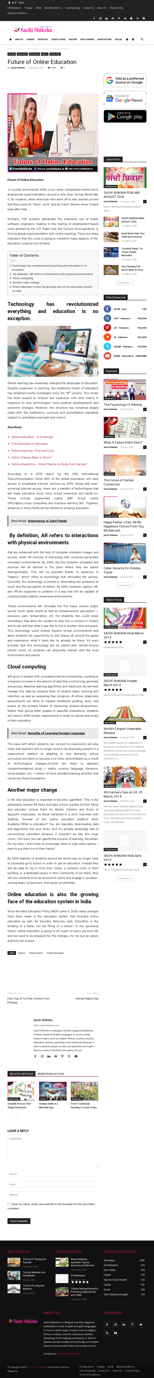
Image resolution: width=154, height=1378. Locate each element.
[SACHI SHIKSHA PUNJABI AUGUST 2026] (125, 177)
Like (144, 309)
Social (118, 39)
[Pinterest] (119, 18)
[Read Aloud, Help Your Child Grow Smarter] (111, 237)
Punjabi (28, 7)
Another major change (26, 282)
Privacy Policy (116, 7)
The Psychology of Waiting (123, 404)
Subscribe (141, 355)
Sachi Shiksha (18, 67)
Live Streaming (72, 7)
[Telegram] (131, 18)
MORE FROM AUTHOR (51, 1073)
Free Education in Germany (29, 443)
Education (33, 48)
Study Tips (55, 54)
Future (21, 952)
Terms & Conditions (17, 13)
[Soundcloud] (125, 18)
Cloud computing (23, 278)
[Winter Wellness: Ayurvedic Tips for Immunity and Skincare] (62, 1262)
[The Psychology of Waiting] (125, 389)
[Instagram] (100, 18)
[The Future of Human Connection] (125, 465)
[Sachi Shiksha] (23, 1321)
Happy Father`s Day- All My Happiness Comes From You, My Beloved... (124, 526)
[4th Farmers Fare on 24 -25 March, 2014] (125, 777)
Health (19, 39)
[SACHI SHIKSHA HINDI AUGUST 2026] (111, 222)
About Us (101, 7)
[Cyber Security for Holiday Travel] (125, 553)
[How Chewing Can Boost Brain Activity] (111, 270)
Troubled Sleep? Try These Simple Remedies (132, 252)
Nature (73, 39)
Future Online (36, 952)
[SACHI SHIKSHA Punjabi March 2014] (125, 666)
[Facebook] (94, 18)
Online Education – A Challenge (32, 437)
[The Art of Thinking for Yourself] (14, 1262)
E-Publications (78, 1275)
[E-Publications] (62, 1278)
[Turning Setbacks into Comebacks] (14, 1275)
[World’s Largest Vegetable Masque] (125, 713)
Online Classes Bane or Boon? (31, 457)
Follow (142, 318)
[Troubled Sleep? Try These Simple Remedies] (111, 252)
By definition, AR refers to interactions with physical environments (52, 274)
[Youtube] (143, 18)
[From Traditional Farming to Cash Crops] (84, 1091)
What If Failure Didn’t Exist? (123, 442)
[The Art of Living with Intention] (14, 1288)
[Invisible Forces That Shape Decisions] (21, 1091)
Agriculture (104, 39)
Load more (123, 282)
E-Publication (111, 186)
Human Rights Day (87, 998)
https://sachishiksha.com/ (47, 1025)
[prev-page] (10, 1115)
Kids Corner (87, 39)
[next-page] (16, 1115)
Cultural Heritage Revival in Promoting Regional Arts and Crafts (84, 1291)
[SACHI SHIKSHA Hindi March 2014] (125, 618)
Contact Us (88, 7)
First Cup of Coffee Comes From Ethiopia (29, 1000)
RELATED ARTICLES (21, 1073)
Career (30, 39)
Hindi (38, 7)
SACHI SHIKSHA (36, 1367)
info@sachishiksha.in (68, 1353)
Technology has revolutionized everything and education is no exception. (49, 267)
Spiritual (43, 39)
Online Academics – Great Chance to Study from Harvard (49, 464)
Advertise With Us (53, 7)
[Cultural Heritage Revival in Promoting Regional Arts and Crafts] (62, 1291)
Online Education (55, 952)
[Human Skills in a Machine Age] (53, 1091)
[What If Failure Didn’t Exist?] (125, 427)
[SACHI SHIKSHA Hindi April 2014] (125, 840)
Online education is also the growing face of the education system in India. (52, 288)
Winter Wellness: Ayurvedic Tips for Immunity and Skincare (82, 1262)
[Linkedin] (106, 18)
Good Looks (58, 39)
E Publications (14, 7)
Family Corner (111, 516)
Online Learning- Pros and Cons (32, 450)
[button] (141, 39)
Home (11, 48)
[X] (137, 18)
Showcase (34, 54)
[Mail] (113, 18)
